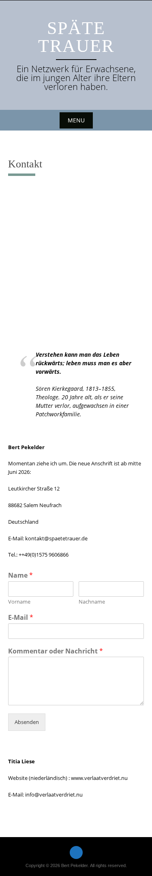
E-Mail (20, 617)
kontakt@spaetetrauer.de (56, 538)
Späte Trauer (76, 37)
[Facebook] (76, 852)
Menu (76, 120)
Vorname (19, 601)
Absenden (27, 722)
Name (20, 575)
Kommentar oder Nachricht (55, 651)
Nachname (92, 601)
